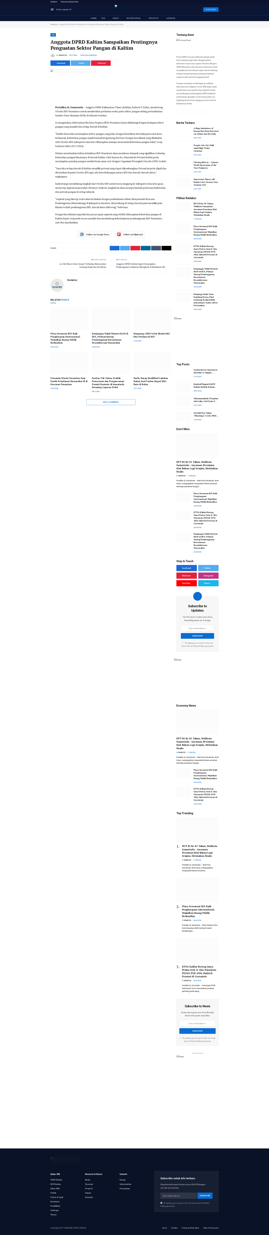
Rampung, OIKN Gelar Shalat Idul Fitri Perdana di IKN (152, 335)
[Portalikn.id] (134, 9)
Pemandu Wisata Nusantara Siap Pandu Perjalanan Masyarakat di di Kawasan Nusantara (69, 381)
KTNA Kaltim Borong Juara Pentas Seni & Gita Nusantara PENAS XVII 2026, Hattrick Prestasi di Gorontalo (205, 252)
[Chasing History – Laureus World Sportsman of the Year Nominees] (183, 165)
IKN (103, 18)
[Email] (41, 140)
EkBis (116, 18)
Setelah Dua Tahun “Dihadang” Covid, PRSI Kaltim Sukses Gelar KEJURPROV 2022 (205, 414)
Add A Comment (111, 402)
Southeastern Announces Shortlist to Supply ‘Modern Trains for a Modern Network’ (205, 371)
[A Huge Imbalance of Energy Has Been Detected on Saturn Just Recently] (183, 131)
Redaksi (53, 2)
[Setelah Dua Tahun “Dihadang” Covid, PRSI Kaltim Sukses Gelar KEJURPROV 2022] (183, 416)
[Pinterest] (41, 133)
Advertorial (134, 18)
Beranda (53, 24)
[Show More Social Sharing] (114, 63)
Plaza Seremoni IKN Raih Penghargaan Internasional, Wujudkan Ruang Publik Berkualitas (65, 338)
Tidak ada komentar (88, 55)
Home (94, 18)
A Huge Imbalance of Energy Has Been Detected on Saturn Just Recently (206, 131)
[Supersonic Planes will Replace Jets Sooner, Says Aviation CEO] (183, 182)
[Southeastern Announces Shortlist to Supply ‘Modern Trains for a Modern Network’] (183, 373)
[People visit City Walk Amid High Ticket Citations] (183, 148)
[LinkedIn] (41, 127)
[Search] (218, 2)
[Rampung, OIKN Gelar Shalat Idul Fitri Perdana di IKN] (152, 318)
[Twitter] (41, 121)
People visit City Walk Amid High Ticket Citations (204, 148)
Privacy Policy (198, 646)
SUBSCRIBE (211, 10)
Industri (154, 18)
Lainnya (170, 18)
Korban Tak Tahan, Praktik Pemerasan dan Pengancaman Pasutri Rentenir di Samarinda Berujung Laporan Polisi (108, 383)
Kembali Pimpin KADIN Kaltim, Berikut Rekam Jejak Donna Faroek (204, 385)
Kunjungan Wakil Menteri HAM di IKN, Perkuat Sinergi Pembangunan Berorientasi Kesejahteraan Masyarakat (110, 338)
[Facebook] (41, 114)
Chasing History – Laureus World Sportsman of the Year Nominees (206, 165)
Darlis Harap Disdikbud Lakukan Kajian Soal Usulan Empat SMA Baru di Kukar (151, 381)
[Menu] (52, 9)
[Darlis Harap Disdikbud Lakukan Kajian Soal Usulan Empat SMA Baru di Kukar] (152, 363)
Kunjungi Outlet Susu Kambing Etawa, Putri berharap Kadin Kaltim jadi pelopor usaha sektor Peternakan (206, 300)
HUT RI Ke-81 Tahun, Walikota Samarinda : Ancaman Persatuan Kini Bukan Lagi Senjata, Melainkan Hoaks (205, 209)
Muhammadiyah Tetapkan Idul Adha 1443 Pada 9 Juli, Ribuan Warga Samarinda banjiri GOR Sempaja (206, 400)
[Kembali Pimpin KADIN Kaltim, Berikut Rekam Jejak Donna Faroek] (183, 387)
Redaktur (63, 55)
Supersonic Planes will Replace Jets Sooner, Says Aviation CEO (206, 182)
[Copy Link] (41, 146)
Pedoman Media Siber (69, 2)
